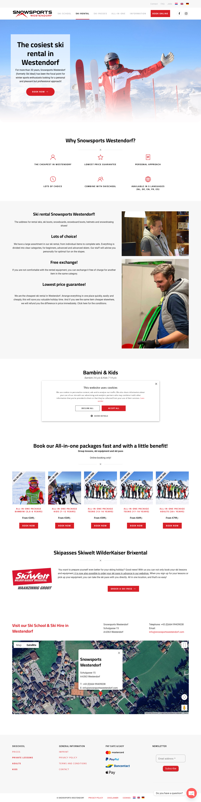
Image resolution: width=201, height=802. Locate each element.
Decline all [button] (87, 408)
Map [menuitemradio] (18, 645)
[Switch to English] (138, 797)
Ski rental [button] (82, 13)
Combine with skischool (100, 186)
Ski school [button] (64, 13)
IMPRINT (64, 752)
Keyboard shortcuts (151, 713)
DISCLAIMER (112, 798)
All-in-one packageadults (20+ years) (172, 510)
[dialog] (100, 401)
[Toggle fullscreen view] (184, 645)
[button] (100, 694)
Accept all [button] (113, 408)
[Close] (119, 652)
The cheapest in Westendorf (53, 164)
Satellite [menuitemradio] (31, 645)
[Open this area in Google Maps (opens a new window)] (18, 712)
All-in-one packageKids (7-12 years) (64, 510)
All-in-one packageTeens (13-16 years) (100, 510)
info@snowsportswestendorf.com (166, 632)
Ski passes (100, 13)
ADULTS (16, 763)
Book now (38, 92)
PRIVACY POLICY (68, 758)
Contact (154, 4)
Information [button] (138, 13)
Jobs (169, 4)
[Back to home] (32, 14)
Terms (186, 713)
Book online (160, 13)
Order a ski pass (121, 589)
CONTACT (64, 769)
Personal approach (148, 164)
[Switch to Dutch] (176, 3)
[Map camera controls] (184, 697)
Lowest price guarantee (100, 164)
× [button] (156, 384)
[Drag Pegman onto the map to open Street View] (184, 708)
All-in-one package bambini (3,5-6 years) (29, 510)
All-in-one (119, 13)
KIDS (15, 769)
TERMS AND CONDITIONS (73, 763)
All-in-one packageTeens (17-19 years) (136, 510)
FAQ (163, 4)
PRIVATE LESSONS (22, 758)
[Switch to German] (187, 3)
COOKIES (127, 798)
